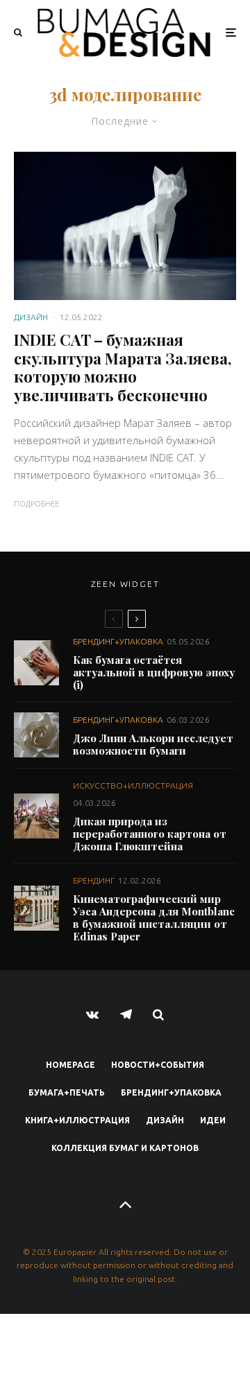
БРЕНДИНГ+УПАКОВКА (118, 641)
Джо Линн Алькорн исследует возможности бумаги (153, 744)
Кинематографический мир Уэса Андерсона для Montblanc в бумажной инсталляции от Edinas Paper (154, 917)
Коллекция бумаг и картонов (125, 1147)
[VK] (93, 1014)
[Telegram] (126, 1014)
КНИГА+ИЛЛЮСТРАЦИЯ (77, 1120)
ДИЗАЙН (31, 317)
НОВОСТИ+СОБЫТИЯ (157, 1064)
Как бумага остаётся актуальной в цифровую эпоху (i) (154, 672)
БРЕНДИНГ (94, 880)
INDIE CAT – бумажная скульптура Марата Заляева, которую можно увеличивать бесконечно (122, 367)
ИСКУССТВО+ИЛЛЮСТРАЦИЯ (133, 785)
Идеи (213, 1120)
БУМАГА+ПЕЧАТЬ (66, 1092)
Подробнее (36, 504)
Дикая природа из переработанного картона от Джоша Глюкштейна (149, 833)
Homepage (70, 1064)
